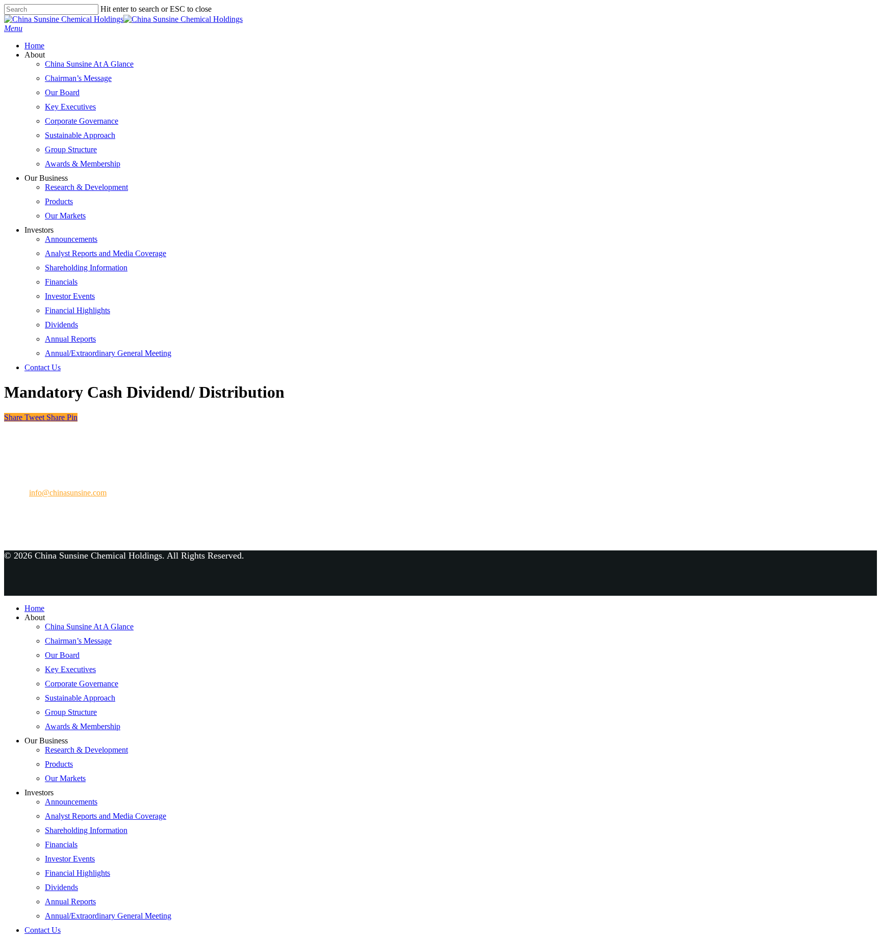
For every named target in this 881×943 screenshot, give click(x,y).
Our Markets (65, 215)
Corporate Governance (81, 121)
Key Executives (70, 106)
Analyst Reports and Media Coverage (105, 253)
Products (59, 201)
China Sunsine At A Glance (89, 64)
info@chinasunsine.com (68, 492)
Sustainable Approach (80, 135)
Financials (61, 282)
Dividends (61, 324)
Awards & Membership (82, 163)
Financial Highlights (77, 310)
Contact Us (42, 367)
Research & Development (86, 187)
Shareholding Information (86, 267)
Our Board (62, 92)
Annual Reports (70, 339)
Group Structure (71, 149)
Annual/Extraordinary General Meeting (108, 353)
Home (34, 45)
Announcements (71, 239)
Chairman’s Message (78, 78)
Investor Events (70, 296)
